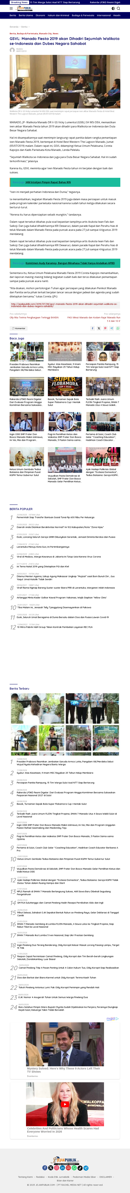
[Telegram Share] (111, 328)
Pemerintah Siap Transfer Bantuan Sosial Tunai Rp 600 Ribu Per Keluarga (55, 517)
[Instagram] (56, 1168)
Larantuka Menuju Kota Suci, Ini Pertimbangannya (43, 546)
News (55, 33)
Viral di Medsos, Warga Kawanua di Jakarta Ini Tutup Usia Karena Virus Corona (59, 556)
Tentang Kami (25, 1177)
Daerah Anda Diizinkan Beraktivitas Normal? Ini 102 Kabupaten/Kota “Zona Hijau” (60, 527)
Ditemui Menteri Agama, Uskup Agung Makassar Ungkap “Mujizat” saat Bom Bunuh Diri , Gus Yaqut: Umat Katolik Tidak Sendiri (66, 578)
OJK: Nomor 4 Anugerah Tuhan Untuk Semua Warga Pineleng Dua (53, 997)
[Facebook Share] (92, 328)
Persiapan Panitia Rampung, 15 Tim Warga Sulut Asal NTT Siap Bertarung (102, 367)
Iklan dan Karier (65, 1180)
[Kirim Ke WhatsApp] (118, 328)
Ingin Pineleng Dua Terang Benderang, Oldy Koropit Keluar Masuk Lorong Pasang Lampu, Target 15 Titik (68, 946)
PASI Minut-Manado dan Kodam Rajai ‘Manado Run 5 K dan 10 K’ (93, 317)
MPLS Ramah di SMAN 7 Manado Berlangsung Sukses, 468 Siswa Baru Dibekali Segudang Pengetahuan (64, 893)
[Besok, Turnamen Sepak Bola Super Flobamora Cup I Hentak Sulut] (65, 386)
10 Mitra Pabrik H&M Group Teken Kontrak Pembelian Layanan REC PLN (54, 627)
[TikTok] (80, 1168)
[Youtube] (68, 1168)
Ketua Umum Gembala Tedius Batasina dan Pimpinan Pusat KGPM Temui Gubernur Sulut (25, 472)
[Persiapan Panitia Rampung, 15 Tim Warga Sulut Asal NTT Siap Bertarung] (103, 351)
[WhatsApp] (74, 1168)
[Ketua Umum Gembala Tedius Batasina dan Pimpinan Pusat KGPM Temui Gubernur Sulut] (27, 456)
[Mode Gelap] (113, 8)
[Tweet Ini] (99, 328)
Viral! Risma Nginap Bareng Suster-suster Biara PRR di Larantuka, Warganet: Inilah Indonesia (66, 587)
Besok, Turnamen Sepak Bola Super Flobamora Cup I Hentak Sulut (64, 402)
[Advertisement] (65, 657)
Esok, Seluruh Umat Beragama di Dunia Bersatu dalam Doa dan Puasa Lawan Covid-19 (63, 617)
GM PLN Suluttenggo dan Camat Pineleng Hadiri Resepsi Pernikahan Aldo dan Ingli (60, 902)
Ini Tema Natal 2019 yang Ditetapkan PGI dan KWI (43, 566)
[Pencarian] (118, 8)
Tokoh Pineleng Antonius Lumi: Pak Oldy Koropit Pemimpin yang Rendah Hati (59, 987)
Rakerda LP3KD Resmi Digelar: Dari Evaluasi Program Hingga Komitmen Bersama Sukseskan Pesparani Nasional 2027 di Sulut (26, 402)
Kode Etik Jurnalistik (58, 1177)
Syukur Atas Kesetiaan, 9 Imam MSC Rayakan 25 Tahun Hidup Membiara (64, 367)
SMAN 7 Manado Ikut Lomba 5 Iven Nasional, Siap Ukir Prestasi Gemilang (55, 935)
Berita (13, 33)
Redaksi (19, 49)
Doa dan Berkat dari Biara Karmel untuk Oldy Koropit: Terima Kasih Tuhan (56, 977)
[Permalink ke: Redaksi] (12, 49)
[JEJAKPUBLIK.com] (23, 8)
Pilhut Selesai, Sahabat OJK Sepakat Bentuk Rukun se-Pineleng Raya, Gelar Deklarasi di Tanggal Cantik (68, 914)
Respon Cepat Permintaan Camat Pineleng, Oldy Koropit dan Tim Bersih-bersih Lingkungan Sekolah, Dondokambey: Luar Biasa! (65, 958)
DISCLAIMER (106, 1177)
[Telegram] (85, 1168)
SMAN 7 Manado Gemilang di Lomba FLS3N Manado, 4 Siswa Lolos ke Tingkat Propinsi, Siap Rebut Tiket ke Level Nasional (65, 925)
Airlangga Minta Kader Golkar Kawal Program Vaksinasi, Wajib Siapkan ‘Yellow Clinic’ (62, 597)
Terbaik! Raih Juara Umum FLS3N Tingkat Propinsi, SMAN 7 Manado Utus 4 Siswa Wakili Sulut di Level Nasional (102, 402)
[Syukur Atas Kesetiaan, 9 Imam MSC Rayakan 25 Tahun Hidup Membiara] (65, 351)
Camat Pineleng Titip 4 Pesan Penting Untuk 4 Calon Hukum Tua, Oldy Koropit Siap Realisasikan (69, 967)
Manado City (45, 33)
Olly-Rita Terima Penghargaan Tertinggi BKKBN (34, 315)
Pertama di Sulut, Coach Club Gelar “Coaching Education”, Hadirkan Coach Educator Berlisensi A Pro (101, 437)
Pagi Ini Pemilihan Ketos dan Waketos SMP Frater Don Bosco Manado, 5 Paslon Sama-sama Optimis (64, 437)
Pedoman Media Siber (84, 1177)
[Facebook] (44, 1168)
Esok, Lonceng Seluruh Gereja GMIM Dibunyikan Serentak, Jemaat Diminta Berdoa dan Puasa (66, 537)
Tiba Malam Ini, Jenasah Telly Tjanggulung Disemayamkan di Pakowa (54, 607)
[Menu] (12, 8)
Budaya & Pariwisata (27, 33)
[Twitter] (50, 1168)
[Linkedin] (62, 1168)
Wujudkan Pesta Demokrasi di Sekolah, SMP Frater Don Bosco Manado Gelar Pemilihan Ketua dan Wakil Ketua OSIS (64, 478)
